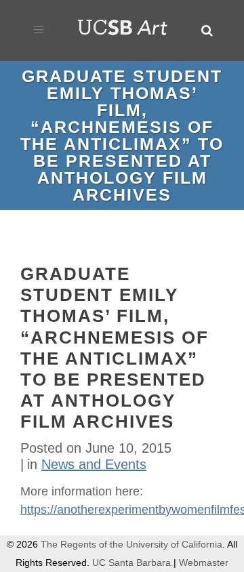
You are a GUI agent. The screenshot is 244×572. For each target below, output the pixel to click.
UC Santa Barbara (131, 562)
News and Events (93, 464)
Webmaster (203, 562)
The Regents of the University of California (131, 544)
